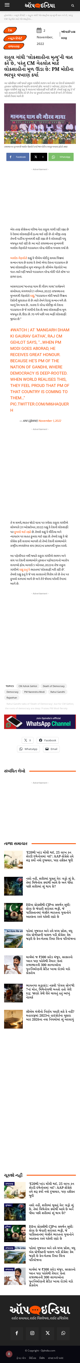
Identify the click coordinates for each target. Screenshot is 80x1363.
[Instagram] (32, 1333)
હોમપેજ (7, 15)
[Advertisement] (40, 473)
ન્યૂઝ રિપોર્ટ (19, 15)
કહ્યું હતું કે (24, 569)
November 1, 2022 (49, 420)
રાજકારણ (13, 46)
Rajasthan (12, 697)
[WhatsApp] (63, 1333)
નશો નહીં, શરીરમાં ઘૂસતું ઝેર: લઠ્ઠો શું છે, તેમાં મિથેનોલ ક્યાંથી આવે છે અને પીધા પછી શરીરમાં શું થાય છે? (50, 882)
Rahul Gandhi (57, 691)
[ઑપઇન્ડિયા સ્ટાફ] (60, 35)
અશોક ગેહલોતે (18, 258)
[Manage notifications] (9, 1354)
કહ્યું (32, 295)
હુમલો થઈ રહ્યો (22, 532)
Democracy (12, 691)
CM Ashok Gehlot (28, 686)
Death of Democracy (54, 686)
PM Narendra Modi (34, 691)
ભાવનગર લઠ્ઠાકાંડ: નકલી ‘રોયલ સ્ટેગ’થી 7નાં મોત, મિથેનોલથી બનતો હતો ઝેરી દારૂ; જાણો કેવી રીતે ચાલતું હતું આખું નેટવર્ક (50, 991)
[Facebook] (16, 1333)
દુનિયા (7, 1226)
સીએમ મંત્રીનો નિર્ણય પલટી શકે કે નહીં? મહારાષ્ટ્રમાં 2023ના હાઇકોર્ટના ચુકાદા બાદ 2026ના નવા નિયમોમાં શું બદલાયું (50, 1015)
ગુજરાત (8, 1205)
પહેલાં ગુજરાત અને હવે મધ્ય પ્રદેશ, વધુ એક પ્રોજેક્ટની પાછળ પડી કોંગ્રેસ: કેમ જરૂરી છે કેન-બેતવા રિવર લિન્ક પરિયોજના (51, 935)
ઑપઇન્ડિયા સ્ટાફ (68, 35)
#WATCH (18, 329)
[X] (47, 1333)
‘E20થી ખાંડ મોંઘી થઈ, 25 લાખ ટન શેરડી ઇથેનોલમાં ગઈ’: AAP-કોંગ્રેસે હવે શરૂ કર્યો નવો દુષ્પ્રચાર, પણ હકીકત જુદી (49, 856)
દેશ (10, 30)
